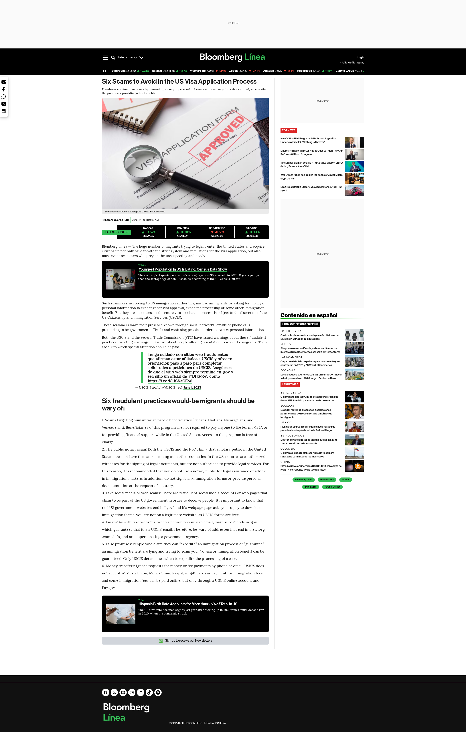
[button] (4, 82)
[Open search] (113, 57)
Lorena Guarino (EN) (117, 220)
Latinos (345, 479)
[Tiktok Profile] (149, 692)
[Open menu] (105, 57)
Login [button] (361, 57)
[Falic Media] (342, 62)
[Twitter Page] (114, 692)
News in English (332, 487)
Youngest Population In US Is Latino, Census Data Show (183, 269)
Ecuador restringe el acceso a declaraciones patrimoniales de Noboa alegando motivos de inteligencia (306, 413)
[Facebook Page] (105, 692)
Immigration (310, 487)
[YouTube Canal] (123, 692)
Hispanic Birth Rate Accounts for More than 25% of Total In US (188, 604)
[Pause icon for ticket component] (104, 71)
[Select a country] (141, 57)
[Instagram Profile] (131, 692)
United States (327, 479)
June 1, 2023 (192, 387)
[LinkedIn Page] (140, 692)
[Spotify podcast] (158, 692)
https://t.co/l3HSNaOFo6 (170, 381)
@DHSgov (198, 376)
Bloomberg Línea (303, 479)
